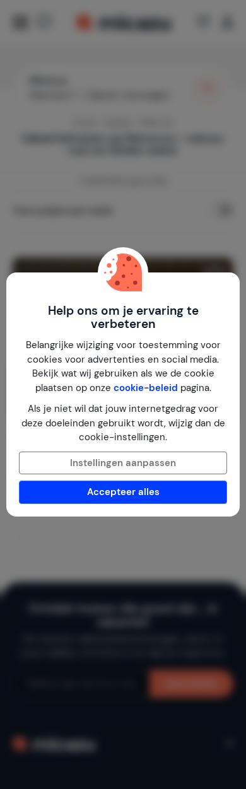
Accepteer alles (123, 492)
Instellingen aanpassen (123, 463)
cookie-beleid (146, 388)
